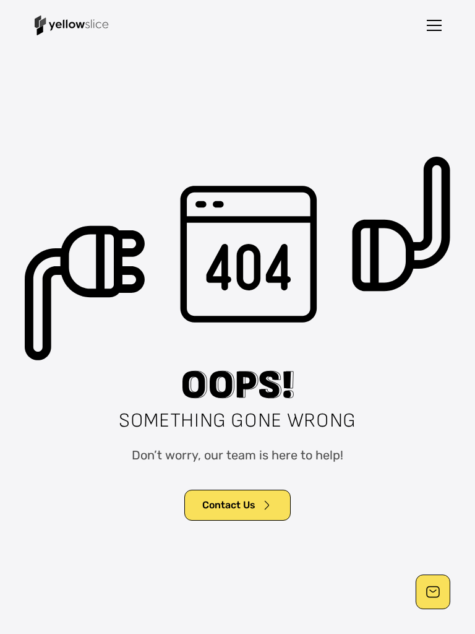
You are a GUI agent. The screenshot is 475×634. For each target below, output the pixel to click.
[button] (434, 25)
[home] (72, 25)
